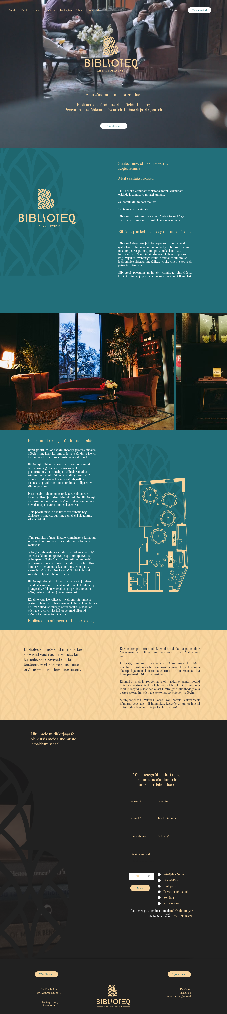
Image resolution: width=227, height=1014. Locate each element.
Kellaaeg (163, 836)
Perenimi (163, 801)
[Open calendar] (149, 876)
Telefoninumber (168, 818)
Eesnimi (135, 801)
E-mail (134, 818)
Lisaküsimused (140, 854)
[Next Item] (221, 371)
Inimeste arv (138, 836)
